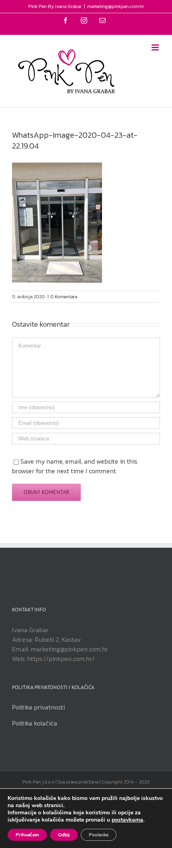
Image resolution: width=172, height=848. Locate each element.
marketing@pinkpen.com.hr (115, 6)
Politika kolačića (34, 723)
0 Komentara (63, 296)
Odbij (64, 835)
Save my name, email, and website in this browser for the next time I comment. (74, 466)
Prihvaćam (27, 835)
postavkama (127, 820)
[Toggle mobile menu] (156, 47)
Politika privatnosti (38, 707)
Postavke (98, 835)
